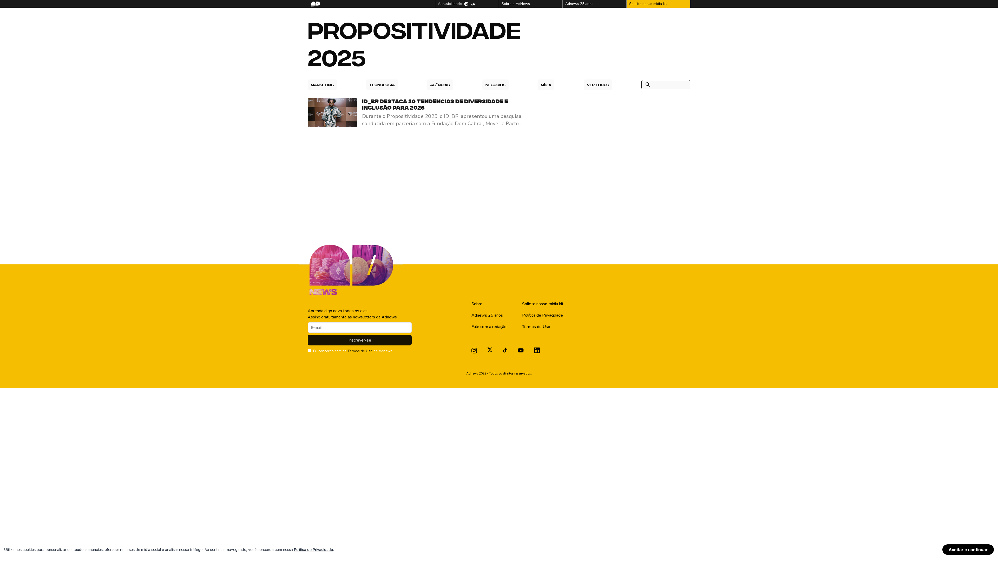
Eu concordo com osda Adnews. (353, 351)
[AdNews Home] (315, 4)
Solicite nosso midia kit (542, 304)
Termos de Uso (359, 351)
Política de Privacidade (542, 315)
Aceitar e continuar (968, 549)
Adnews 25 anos (487, 315)
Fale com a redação (489, 327)
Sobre (476, 304)
